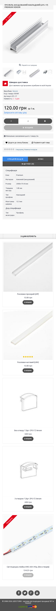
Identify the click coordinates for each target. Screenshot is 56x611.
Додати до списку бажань (18, 142)
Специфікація (15, 159)
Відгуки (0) (28, 164)
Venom (15, 91)
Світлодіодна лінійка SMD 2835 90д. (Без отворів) (28, 567)
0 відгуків (19, 149)
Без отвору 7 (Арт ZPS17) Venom (28, 430)
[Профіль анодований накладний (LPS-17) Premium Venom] (28, 37)
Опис (41, 159)
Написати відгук (30, 149)
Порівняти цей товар (42, 142)
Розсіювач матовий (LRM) (28, 362)
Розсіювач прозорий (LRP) (28, 294)
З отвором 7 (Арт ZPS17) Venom (28, 499)
